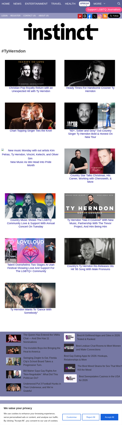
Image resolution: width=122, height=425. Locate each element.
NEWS (17, 3)
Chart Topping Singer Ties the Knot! (31, 130)
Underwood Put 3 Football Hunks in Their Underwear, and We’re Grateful (42, 387)
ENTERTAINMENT (36, 3)
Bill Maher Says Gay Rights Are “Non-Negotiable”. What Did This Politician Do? (40, 374)
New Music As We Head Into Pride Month (30, 164)
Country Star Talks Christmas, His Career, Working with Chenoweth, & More (90, 178)
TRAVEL (56, 3)
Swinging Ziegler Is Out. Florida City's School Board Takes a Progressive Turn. (40, 361)
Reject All (90, 417)
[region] (61, 414)
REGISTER (15, 16)
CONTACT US (29, 16)
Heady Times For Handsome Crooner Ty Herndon (90, 89)
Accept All (109, 417)
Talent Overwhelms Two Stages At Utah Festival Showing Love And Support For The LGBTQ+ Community (30, 268)
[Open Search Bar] (119, 4)
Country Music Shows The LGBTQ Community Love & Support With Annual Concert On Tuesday (31, 223)
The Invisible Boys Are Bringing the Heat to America (41, 350)
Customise (72, 417)
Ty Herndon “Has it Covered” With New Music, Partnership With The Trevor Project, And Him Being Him (90, 223)
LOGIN (4, 16)
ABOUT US (44, 16)
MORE (98, 3)
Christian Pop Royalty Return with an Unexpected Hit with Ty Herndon (31, 89)
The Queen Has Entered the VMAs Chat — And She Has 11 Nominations (41, 338)
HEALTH (70, 3)
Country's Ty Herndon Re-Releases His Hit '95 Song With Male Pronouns (90, 268)
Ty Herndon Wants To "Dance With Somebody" (30, 311)
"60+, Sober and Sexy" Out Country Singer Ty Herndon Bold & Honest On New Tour (90, 134)
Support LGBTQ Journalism (103, 9)
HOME (6, 3)
